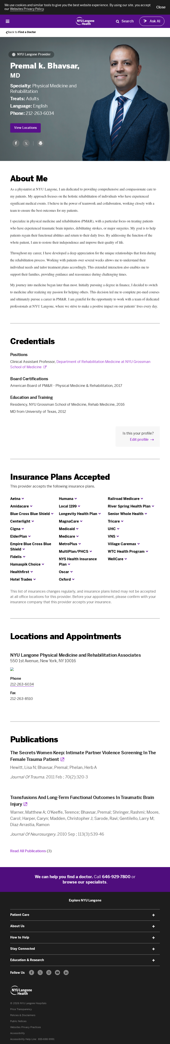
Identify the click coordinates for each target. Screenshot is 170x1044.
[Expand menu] (153, 915)
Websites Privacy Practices (25, 1027)
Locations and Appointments (65, 636)
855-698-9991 (46, 1039)
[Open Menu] (7, 21)
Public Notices (18, 1021)
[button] (161, 7)
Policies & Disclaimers (22, 1015)
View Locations (25, 128)
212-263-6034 (40, 113)
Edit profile (139, 439)
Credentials (32, 341)
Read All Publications (31, 851)
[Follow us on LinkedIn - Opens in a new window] (66, 972)
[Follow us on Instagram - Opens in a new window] (48, 972)
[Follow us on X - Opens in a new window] (40, 972)
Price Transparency (21, 1009)
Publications (34, 739)
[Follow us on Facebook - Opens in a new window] (31, 972)
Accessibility (17, 1033)
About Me (28, 178)
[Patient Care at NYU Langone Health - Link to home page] (85, 21)
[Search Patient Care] (117, 21)
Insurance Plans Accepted (60, 477)
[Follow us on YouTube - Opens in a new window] (57, 972)
